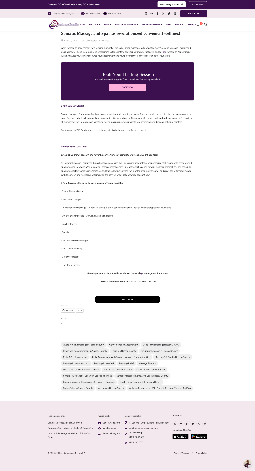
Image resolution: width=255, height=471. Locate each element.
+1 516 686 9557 (136, 437)
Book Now (127, 87)
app (164, 51)
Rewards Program (111, 433)
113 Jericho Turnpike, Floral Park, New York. (149, 422)
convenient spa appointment (123, 344)
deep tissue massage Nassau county (161, 344)
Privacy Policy (201, 453)
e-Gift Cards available (72, 105)
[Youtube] (151, 13)
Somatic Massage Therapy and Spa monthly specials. (89, 382)
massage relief (126, 363)
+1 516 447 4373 (114, 13)
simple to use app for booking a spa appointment (87, 375)
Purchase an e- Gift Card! (74, 146)
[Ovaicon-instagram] (145, 13)
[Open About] (183, 24)
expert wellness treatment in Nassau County (85, 350)
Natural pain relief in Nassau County (81, 369)
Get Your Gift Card (111, 422)
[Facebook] (192, 423)
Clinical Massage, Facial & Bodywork (65, 422)
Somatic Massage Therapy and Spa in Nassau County (142, 375)
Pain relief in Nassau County (118, 369)
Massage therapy (147, 363)
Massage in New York (104, 363)
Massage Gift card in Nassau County (172, 357)
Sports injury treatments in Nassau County (140, 382)
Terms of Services (181, 453)
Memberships (109, 428)
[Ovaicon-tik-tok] (169, 13)
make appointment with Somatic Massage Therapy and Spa (121, 357)
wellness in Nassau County (111, 388)
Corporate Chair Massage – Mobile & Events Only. (71, 428)
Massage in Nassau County (76, 363)
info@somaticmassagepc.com (65, 13)
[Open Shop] (110, 24)
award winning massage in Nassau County (83, 344)
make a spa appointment (75, 357)
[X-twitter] (163, 13)
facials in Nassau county (124, 350)
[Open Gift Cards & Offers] (138, 24)
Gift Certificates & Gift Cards (95, 40)
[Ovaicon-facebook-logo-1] (157, 13)
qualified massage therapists (151, 369)
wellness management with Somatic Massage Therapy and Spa (160, 388)
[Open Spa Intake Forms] (161, 24)
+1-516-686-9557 (93, 13)
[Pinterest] (175, 13)
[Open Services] (99, 24)
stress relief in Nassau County (78, 388)
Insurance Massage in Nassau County (159, 350)
